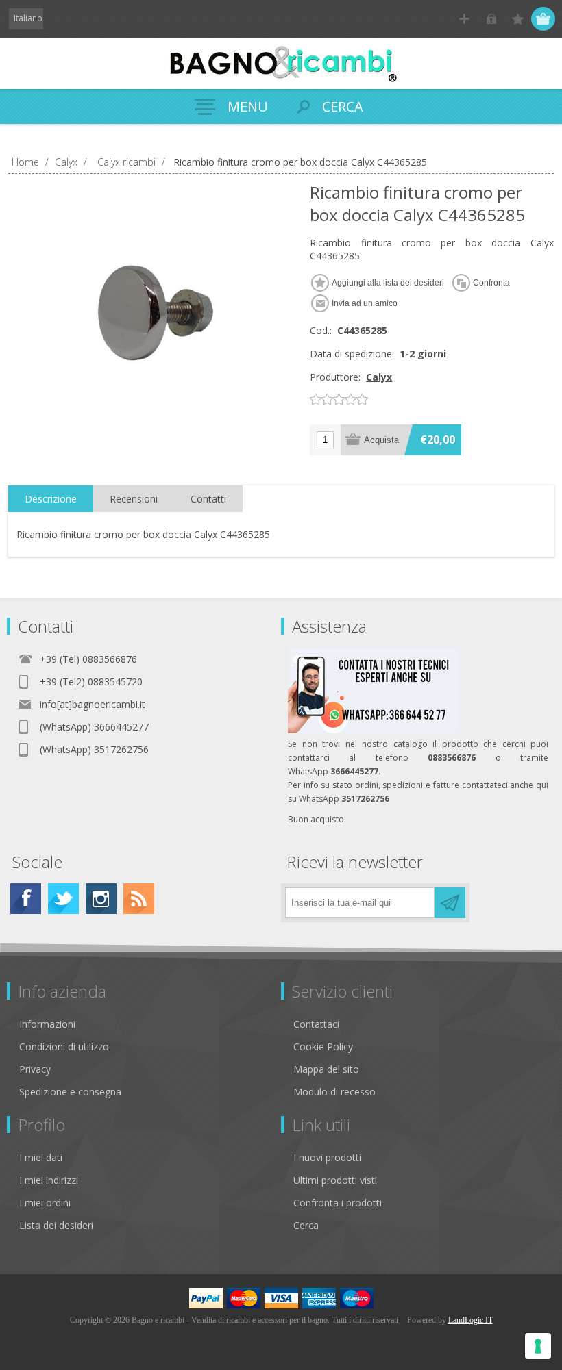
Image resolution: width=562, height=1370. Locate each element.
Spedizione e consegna (70, 1091)
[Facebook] (25, 898)
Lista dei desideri (56, 1225)
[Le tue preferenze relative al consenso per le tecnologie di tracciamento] (538, 1346)
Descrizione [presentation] (51, 498)
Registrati (464, 19)
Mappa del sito (326, 1069)
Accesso (491, 19)
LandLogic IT (470, 1320)
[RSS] (138, 898)
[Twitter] (63, 898)
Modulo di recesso (334, 1091)
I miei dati (40, 1157)
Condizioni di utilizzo (64, 1046)
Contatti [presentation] (208, 498)
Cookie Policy (323, 1046)
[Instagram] (101, 898)
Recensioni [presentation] (134, 498)
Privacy (35, 1069)
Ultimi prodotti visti (335, 1180)
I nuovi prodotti (327, 1157)
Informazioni (47, 1023)
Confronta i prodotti (337, 1202)
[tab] (50, 499)
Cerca (306, 1225)
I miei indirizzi (48, 1180)
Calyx (379, 376)
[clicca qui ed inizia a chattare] (373, 730)
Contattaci (316, 1023)
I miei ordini (45, 1202)
